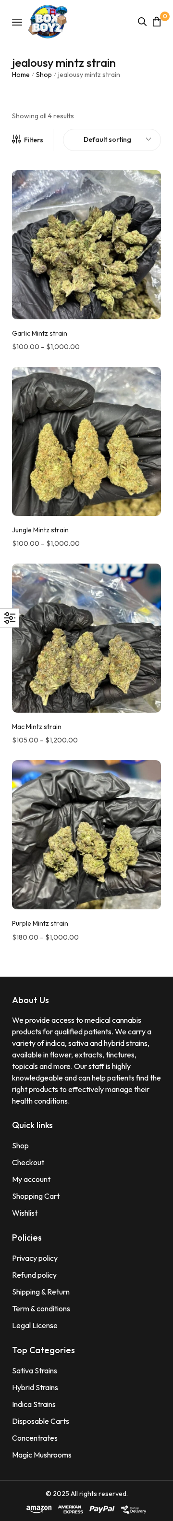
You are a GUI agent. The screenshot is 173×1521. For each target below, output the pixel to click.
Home (21, 74)
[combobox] (112, 140)
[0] (156, 21)
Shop (44, 74)
